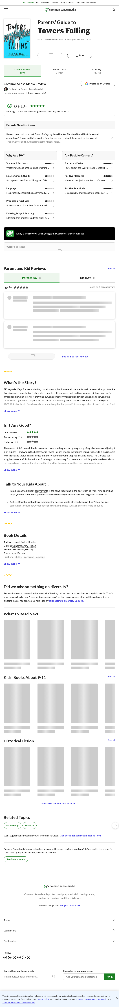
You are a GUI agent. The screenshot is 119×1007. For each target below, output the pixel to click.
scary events (41, 490)
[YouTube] (10, 957)
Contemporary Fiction (74, 39)
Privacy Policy (101, 999)
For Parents (28, 2)
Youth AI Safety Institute (62, 2)
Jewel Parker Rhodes (64, 134)
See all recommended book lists (59, 803)
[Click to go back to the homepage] (60, 10)
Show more (10, 410)
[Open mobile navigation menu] (6, 10)
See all (111, 268)
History (29, 549)
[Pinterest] (19, 957)
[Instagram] (5, 957)
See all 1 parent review (75, 356)
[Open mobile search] (113, 10)
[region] (59, 999)
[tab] (22, 71)
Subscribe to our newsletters (78, 971)
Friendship (18, 549)
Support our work (70, 905)
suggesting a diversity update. (66, 600)
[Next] (115, 825)
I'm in (110, 976)
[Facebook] (15, 957)
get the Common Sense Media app (66, 233)
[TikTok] (24, 957)
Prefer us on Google (99, 83)
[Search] (53, 977)
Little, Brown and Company (30, 556)
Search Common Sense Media (19, 971)
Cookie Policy (43, 999)
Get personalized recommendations (80, 835)
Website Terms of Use (85, 999)
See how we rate (15, 859)
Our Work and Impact (86, 2)
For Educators (42, 2)
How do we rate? (37, 93)
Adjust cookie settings (25, 1002)
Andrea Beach (20, 88)
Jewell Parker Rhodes (53, 39)
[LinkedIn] (29, 957)
